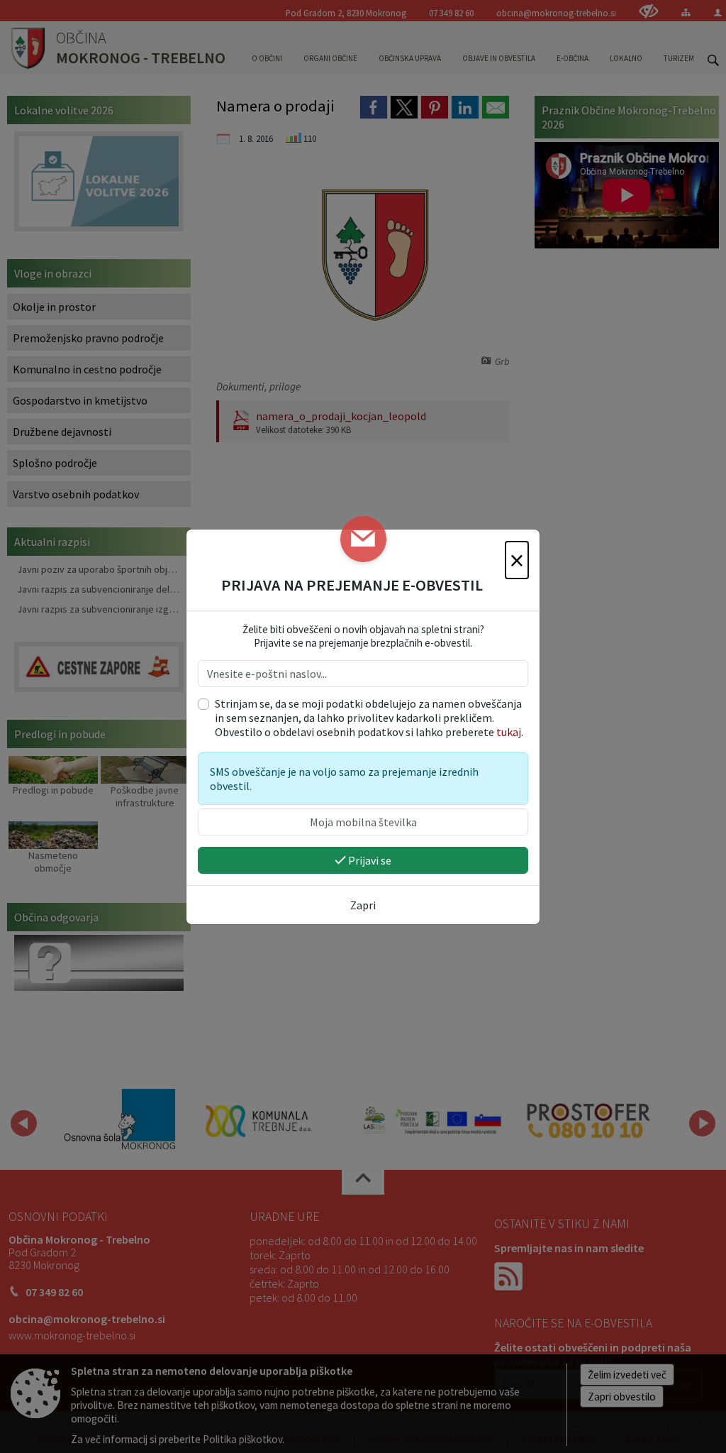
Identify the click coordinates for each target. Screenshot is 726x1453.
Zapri (363, 905)
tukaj (508, 732)
